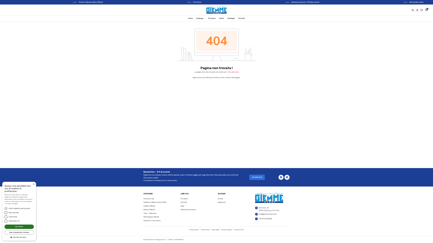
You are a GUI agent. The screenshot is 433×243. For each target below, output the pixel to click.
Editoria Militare (149, 210)
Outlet (221, 18)
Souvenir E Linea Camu (152, 221)
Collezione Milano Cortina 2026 (154, 202)
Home (190, 18)
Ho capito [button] (19, 227)
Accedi (220, 199)
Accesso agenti (226, 230)
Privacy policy (193, 230)
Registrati (221, 202)
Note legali (215, 230)
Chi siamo (212, 18)
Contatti (241, 18)
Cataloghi (231, 18)
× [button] (33, 184)
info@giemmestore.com (268, 214)
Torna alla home (233, 72)
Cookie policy (205, 230)
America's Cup (148, 199)
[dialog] (19, 211)
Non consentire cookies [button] (19, 232)
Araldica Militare (149, 206)
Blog (182, 206)
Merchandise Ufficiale (151, 217)
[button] (412, 10)
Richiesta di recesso (188, 210)
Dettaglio (15, 204)
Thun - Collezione (149, 213)
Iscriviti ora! (257, 177)
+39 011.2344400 (265, 219)
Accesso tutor (239, 230)
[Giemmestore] (216, 10)
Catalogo (199, 18)
